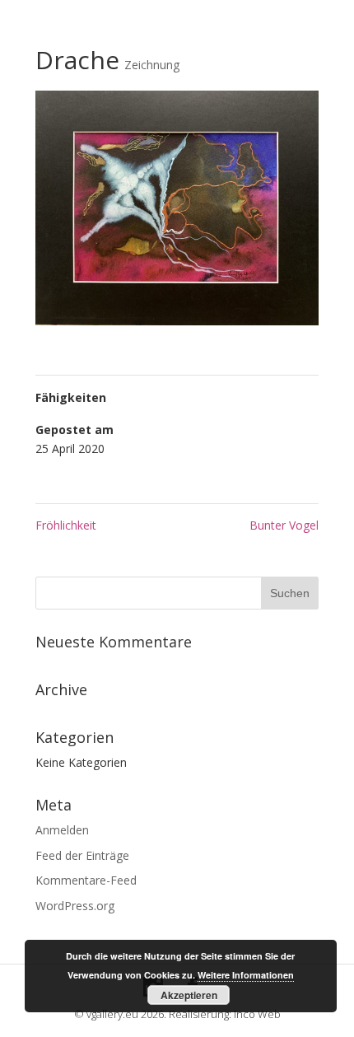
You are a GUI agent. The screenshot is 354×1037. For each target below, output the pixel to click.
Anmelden (62, 830)
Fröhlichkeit (65, 525)
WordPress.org (74, 905)
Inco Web (257, 1014)
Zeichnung (151, 64)
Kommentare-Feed (86, 880)
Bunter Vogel (284, 525)
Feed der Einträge (82, 855)
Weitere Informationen (246, 975)
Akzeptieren (189, 995)
